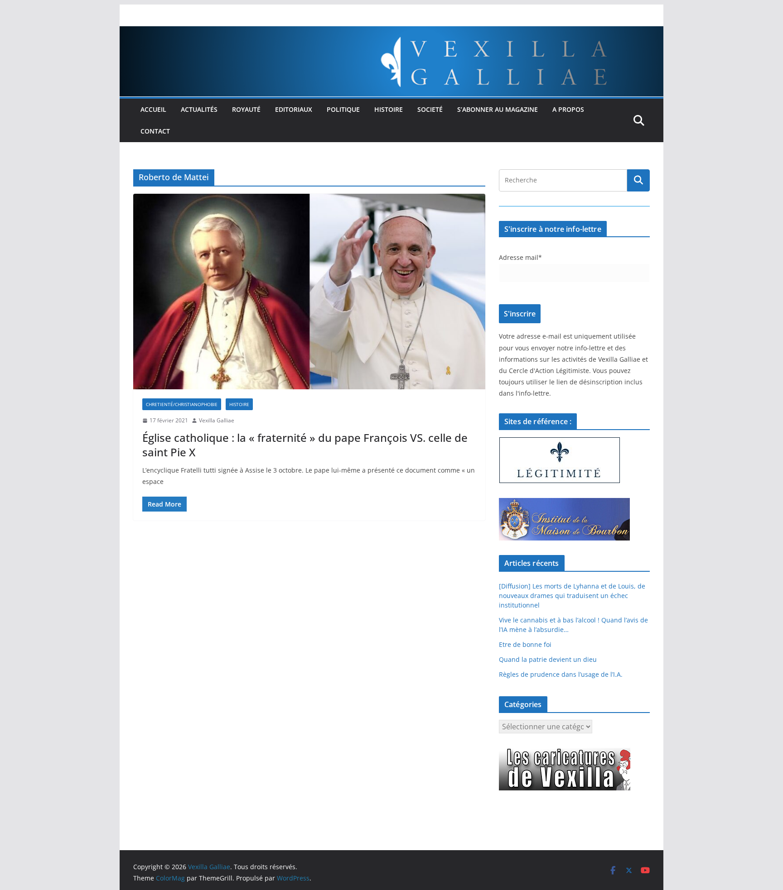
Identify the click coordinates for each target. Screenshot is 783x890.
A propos (568, 109)
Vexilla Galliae (216, 420)
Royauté (246, 109)
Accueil (153, 109)
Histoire (388, 109)
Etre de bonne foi (525, 644)
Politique (343, 109)
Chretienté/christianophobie (182, 404)
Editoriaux (293, 109)
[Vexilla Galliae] (391, 33)
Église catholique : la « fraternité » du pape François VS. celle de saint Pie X (305, 444)
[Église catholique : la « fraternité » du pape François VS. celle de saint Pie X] (309, 291)
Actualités (199, 109)
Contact (155, 131)
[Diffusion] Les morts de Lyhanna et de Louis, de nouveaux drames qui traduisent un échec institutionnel (572, 595)
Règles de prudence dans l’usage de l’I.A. (561, 674)
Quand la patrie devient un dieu (548, 659)
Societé (430, 109)
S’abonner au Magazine (497, 109)
